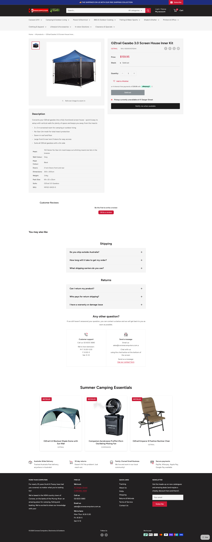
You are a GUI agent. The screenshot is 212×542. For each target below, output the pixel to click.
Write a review (106, 212)
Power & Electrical (80, 20)
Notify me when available (145, 106)
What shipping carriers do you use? (87, 268)
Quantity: (115, 73)
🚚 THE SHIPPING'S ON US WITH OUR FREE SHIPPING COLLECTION (106, 2)
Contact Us (123, 505)
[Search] (148, 10)
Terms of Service (126, 502)
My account (160, 11)
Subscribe (177, 2)
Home (31, 34)
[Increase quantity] (134, 73)
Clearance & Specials (103, 27)
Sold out (127, 92)
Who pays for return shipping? (84, 296)
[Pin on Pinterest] (169, 48)
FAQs (121, 491)
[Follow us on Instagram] (106, 534)
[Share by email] (178, 48)
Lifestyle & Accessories (59, 27)
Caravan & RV (34, 20)
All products (39, 34)
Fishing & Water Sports (129, 20)
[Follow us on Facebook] (102, 534)
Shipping (122, 495)
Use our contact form (125, 362)
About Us (123, 488)
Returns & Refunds (126, 498)
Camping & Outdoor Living (56, 20)
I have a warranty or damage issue (86, 304)
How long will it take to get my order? (88, 260)
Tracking (122, 484)
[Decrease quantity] (122, 73)
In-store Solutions (82, 27)
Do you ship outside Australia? (84, 252)
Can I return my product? (82, 288)
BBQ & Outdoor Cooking (103, 20)
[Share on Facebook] (165, 48)
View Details (61, 420)
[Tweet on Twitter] (174, 48)
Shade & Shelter (150, 20)
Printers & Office (169, 20)
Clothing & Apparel (36, 27)
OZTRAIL (114, 48)
